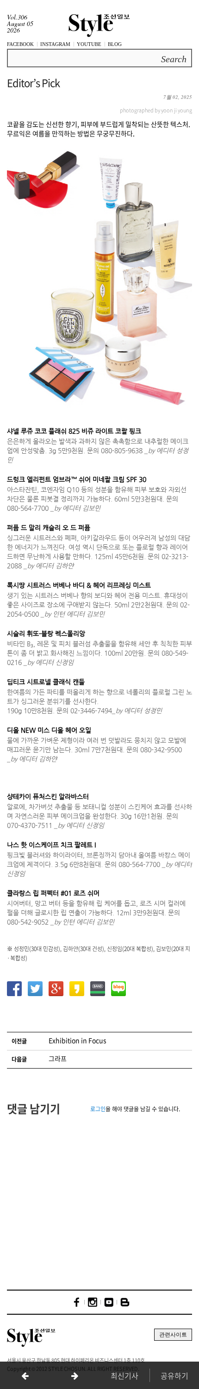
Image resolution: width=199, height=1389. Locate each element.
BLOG (115, 44)
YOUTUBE (89, 44)
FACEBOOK (20, 44)
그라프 (58, 1058)
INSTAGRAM (55, 44)
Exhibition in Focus (77, 1040)
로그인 (98, 1109)
